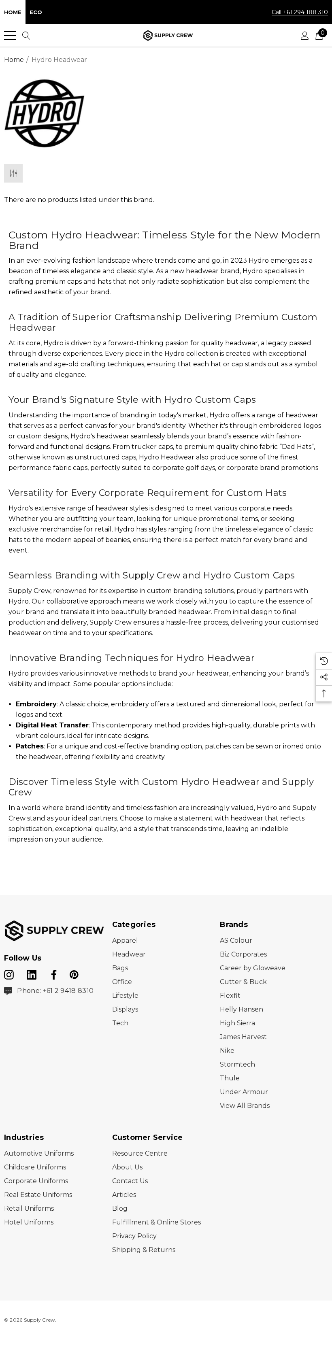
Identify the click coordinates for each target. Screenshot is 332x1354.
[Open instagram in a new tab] (9, 973)
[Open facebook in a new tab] (52, 973)
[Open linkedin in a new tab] (32, 973)
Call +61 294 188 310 (300, 12)
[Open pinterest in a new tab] (74, 973)
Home (12, 12)
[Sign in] (305, 35)
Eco (36, 12)
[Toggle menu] (10, 36)
